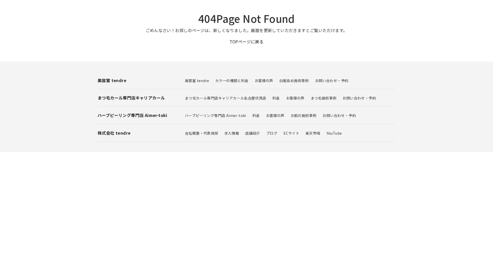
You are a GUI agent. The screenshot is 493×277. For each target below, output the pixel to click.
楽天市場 (313, 133)
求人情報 (231, 133)
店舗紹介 (252, 133)
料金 (276, 98)
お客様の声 (264, 80)
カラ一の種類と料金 (232, 80)
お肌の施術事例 (304, 115)
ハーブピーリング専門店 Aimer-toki (215, 115)
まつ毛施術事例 (324, 98)
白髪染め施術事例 (294, 80)
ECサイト (291, 133)
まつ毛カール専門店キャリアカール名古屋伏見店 (225, 98)
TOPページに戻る (247, 41)
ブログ (271, 133)
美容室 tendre (197, 80)
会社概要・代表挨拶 (201, 133)
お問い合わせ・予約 (331, 80)
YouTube (334, 133)
